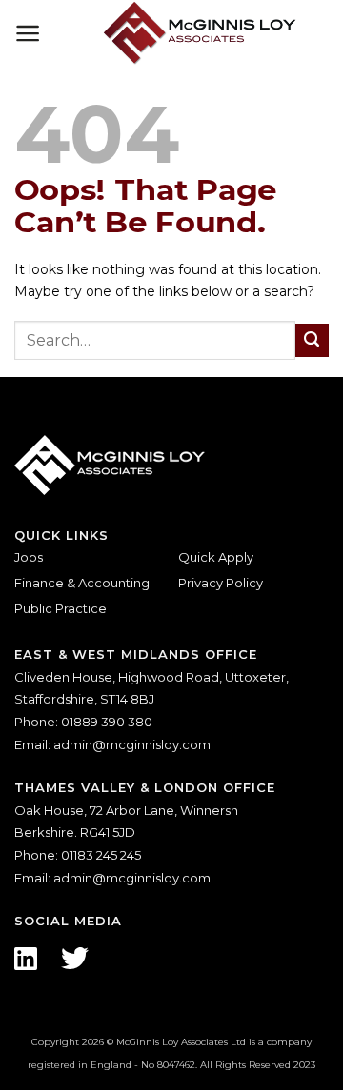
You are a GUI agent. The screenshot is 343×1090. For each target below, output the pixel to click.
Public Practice (60, 608)
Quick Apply (215, 557)
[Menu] (28, 33)
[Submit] (312, 340)
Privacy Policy (220, 582)
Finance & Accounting (82, 582)
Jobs (28, 557)
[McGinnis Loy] (199, 33)
